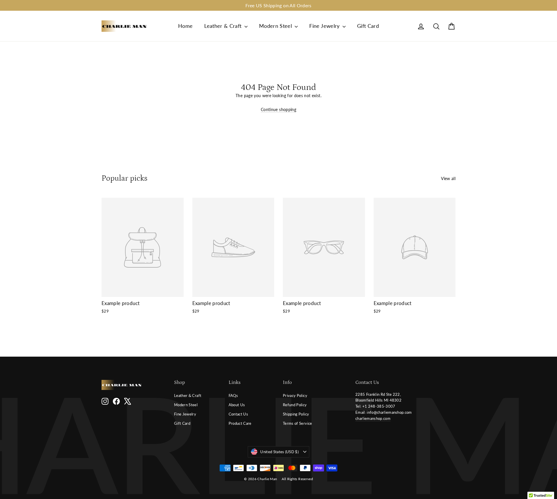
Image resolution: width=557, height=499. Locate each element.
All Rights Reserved (297, 479)
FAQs (233, 395)
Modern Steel (276, 26)
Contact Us (238, 414)
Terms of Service (297, 423)
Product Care (240, 423)
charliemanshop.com (372, 418)
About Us (237, 404)
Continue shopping (278, 109)
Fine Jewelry (325, 26)
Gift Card (368, 26)
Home (185, 26)
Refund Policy (295, 404)
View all (448, 178)
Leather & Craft (223, 26)
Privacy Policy (295, 395)
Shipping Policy (296, 414)
